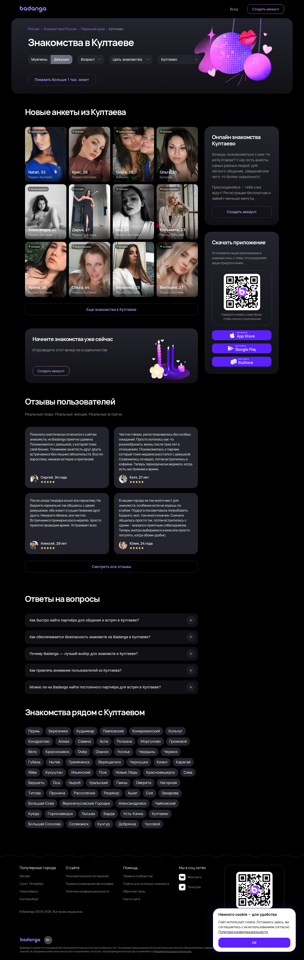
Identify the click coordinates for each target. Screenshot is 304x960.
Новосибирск (29, 891)
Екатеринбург (29, 899)
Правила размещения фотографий (89, 884)
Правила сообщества (138, 876)
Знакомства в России (60, 29)
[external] (242, 335)
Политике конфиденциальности (243, 932)
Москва (25, 876)
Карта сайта (131, 899)
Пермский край (93, 29)
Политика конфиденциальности (87, 891)
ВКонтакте (195, 877)
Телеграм (194, 887)
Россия (33, 29)
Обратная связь (134, 891)
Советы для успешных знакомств (146, 884)
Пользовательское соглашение (87, 876)
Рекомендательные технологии (172, 951)
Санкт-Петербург (32, 884)
